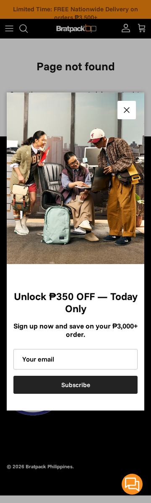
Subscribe (75, 385)
